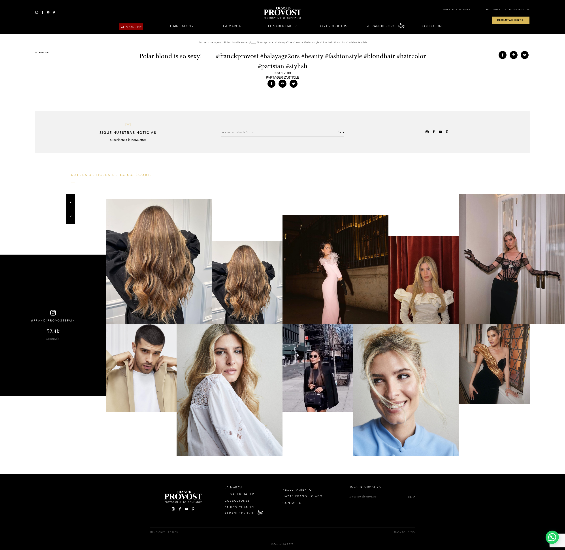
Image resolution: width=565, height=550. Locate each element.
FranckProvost (385, 26)
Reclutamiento (510, 20)
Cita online (131, 27)
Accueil (202, 42)
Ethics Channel (240, 507)
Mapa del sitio (404, 532)
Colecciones (434, 26)
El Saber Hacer (282, 26)
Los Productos (333, 26)
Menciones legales (164, 532)
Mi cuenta (493, 9)
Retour (43, 52)
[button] (552, 537)
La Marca (232, 26)
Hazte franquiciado (302, 496)
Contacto (292, 503)
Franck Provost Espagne (282, 13)
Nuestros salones (457, 9)
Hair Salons (181, 26)
